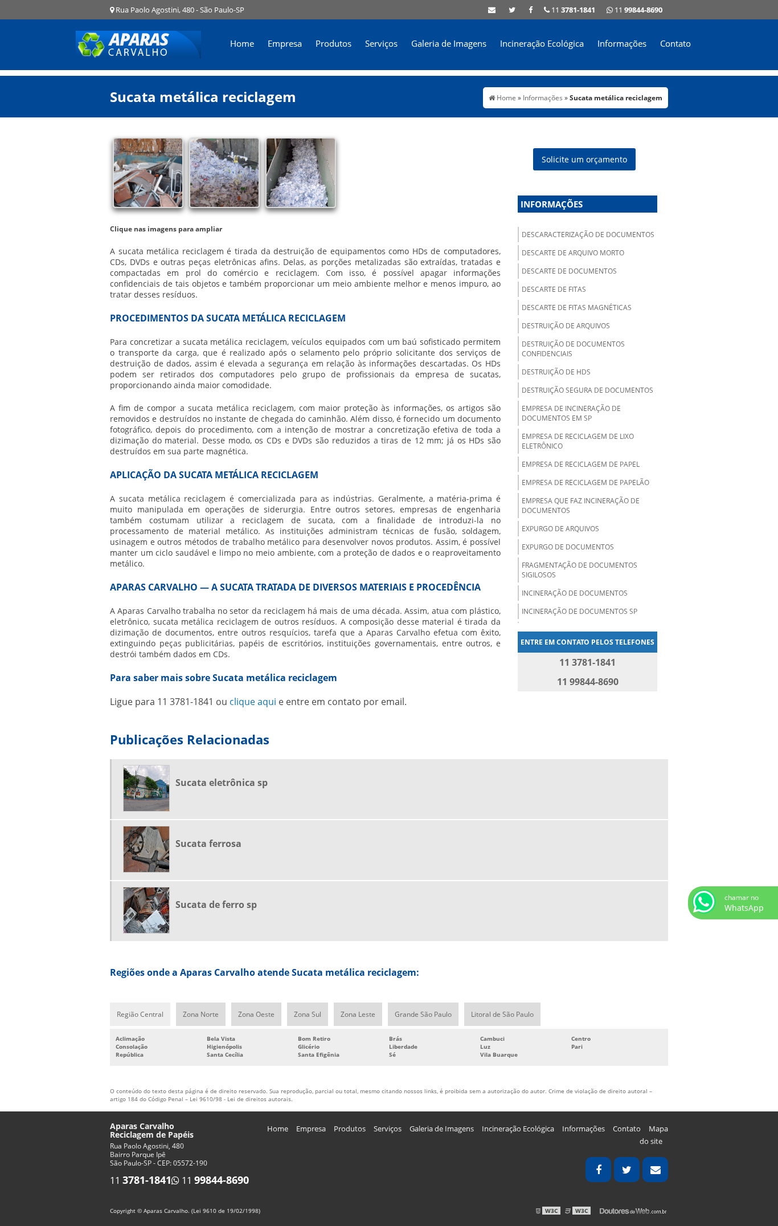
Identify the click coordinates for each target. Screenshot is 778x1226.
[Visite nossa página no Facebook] (531, 10)
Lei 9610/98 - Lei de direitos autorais (240, 1099)
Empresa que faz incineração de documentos (581, 505)
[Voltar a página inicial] (138, 44)
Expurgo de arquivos (560, 528)
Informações (621, 43)
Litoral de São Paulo (502, 1014)
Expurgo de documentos (568, 547)
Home (242, 43)
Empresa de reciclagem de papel (581, 464)
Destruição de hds (556, 372)
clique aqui (253, 701)
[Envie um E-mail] (492, 10)
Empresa (285, 43)
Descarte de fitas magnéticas (577, 307)
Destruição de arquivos (566, 326)
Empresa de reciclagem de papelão (585, 482)
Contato (675, 43)
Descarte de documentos (569, 271)
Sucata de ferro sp (216, 904)
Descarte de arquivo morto (573, 253)
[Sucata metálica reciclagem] (148, 171)
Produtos (333, 43)
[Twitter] (512, 10)
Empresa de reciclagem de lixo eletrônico (578, 441)
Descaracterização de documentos (588, 234)
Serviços (381, 43)
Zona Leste (358, 1014)
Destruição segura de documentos (587, 390)
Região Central (140, 1014)
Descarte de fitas (554, 289)
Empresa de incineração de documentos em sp (571, 413)
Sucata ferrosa (208, 843)
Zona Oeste (256, 1014)
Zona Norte (201, 1014)
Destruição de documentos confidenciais (573, 349)
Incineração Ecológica (542, 43)
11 (637, 10)
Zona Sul (307, 1014)
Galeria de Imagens (448, 43)
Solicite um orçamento (584, 159)
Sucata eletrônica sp (221, 782)
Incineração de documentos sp (579, 611)
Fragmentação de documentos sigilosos (579, 570)
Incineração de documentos (575, 593)
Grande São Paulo (423, 1014)
